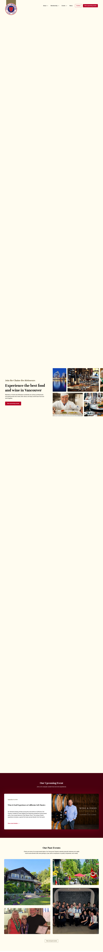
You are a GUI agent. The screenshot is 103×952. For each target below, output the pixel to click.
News (71, 5)
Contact (78, 5)
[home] (11, 7)
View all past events (51, 941)
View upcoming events (90, 5)
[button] (45, 6)
